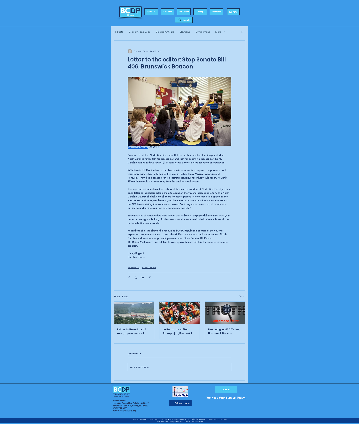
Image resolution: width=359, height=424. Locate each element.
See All (242, 296)
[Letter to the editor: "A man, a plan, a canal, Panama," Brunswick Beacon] (134, 313)
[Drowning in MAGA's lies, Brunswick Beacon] (225, 313)
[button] (200, 11)
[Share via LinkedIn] (142, 277)
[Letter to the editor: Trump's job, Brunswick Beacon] (179, 313)
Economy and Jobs (139, 31)
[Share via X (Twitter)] (135, 277)
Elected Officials (165, 31)
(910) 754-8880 (120, 408)
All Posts (118, 31)
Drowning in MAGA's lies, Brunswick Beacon (224, 331)
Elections (185, 31)
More (218, 31)
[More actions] (229, 51)
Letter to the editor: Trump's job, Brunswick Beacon (178, 331)
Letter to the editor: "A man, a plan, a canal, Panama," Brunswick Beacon (131, 331)
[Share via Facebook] (129, 277)
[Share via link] (149, 277)
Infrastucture (133, 267)
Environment (202, 31)
